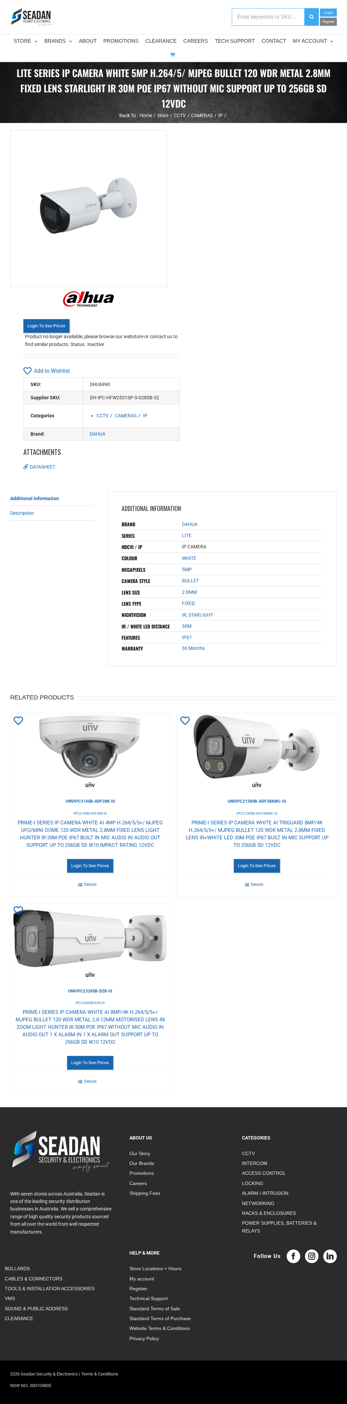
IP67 (187, 637)
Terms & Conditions (99, 1373)
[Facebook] (293, 1256)
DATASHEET (42, 467)
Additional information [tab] (34, 498)
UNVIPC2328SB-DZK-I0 (90, 991)
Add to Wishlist (52, 371)
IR (184, 615)
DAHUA (97, 434)
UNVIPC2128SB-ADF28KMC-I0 (257, 801)
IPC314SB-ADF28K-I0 (90, 813)
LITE (186, 535)
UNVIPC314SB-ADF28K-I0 (90, 801)
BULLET (190, 580)
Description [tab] (22, 513)
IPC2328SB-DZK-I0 (90, 1003)
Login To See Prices (46, 325)
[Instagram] (312, 1256)
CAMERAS (126, 415)
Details (90, 884)
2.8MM (189, 592)
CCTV (102, 415)
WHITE (189, 558)
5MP (187, 569)
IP (145, 415)
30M (186, 626)
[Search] (311, 16)
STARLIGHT (200, 615)
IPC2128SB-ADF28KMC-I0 (257, 813)
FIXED (188, 603)
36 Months (193, 648)
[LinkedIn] (330, 1256)
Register (328, 21)
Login (328, 12)
